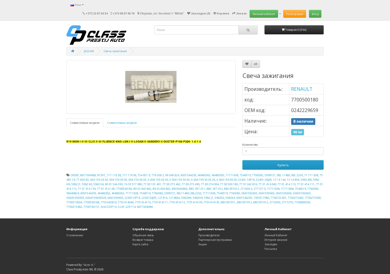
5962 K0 (87, 184)
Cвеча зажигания (115, 51)
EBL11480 (183, 193)
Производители (209, 235)
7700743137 (91, 207)
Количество (250, 144)
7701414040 (126, 202)
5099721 (270, 175)
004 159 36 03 (137, 180)
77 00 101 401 (152, 184)
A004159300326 (95, 198)
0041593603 (284, 193)
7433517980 (261, 198)
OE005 (74, 175)
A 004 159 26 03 (158, 180)
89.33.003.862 (161, 189)
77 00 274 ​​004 (210, 184)
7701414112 (177, 202)
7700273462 (296, 198)
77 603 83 (82, 180)
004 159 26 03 (99, 180)
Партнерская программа (215, 240)
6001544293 (188, 175)
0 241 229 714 (127, 207)
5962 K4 (98, 184)
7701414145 (211, 202)
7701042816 (108, 202)
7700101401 (278, 198)
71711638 (232, 175)
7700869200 (302, 202)
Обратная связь (143, 235)
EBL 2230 (297, 175)
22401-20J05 (264, 180)
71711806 (287, 189)
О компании (74, 235)
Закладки (271, 244)
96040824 (72, 193)
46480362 (204, 175)
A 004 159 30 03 (179, 180)
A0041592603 (302, 193)
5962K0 (219, 198)
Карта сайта (140, 244)
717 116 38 (114, 175)
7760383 (257, 175)
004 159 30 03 (118, 180)
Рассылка (271, 249)
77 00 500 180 (229, 184)
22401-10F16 (246, 180)
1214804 (174, 198)
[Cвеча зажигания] (151, 87)
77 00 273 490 (191, 184)
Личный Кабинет (276, 235)
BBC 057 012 (215, 189)
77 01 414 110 (286, 184)
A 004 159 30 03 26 (203, 180)
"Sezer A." (88, 265)
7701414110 (143, 202)
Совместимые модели (85, 123)
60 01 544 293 (114, 184)
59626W (186, 198)
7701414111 (160, 202)
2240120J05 (149, 198)
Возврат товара (142, 240)
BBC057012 (231, 189)
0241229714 (108, 207)
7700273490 (313, 198)
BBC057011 (228, 202)
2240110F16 (132, 198)
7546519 (245, 175)
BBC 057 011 (197, 189)
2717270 (287, 202)
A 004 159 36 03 (226, 180)
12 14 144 (279, 180)
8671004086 (88, 175)
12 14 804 (293, 180)
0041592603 (249, 193)
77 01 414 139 (87, 189)
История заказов (276, 240)
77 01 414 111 (306, 184)
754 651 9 (144, 175)
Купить (283, 165)
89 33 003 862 (142, 189)
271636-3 (246, 189)
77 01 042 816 (248, 184)
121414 (162, 198)
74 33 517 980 (133, 184)
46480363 (218, 175)
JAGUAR (89, 51)
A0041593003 (75, 198)
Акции (202, 244)
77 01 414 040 (267, 184)
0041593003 (266, 193)
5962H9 (198, 198)
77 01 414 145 (106, 189)
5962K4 (230, 198)
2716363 (275, 202)
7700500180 (124, 189)
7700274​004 (74, 202)
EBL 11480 (283, 175)
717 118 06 (129, 175)
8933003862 (180, 189)
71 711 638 (311, 175)
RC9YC (101, 175)
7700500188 (91, 202)
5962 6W (306, 180)
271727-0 (260, 189)
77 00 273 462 (171, 184)
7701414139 (194, 202)
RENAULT (301, 89)
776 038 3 (157, 175)
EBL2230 (195, 193)
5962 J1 (76, 184)
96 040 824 (172, 175)
